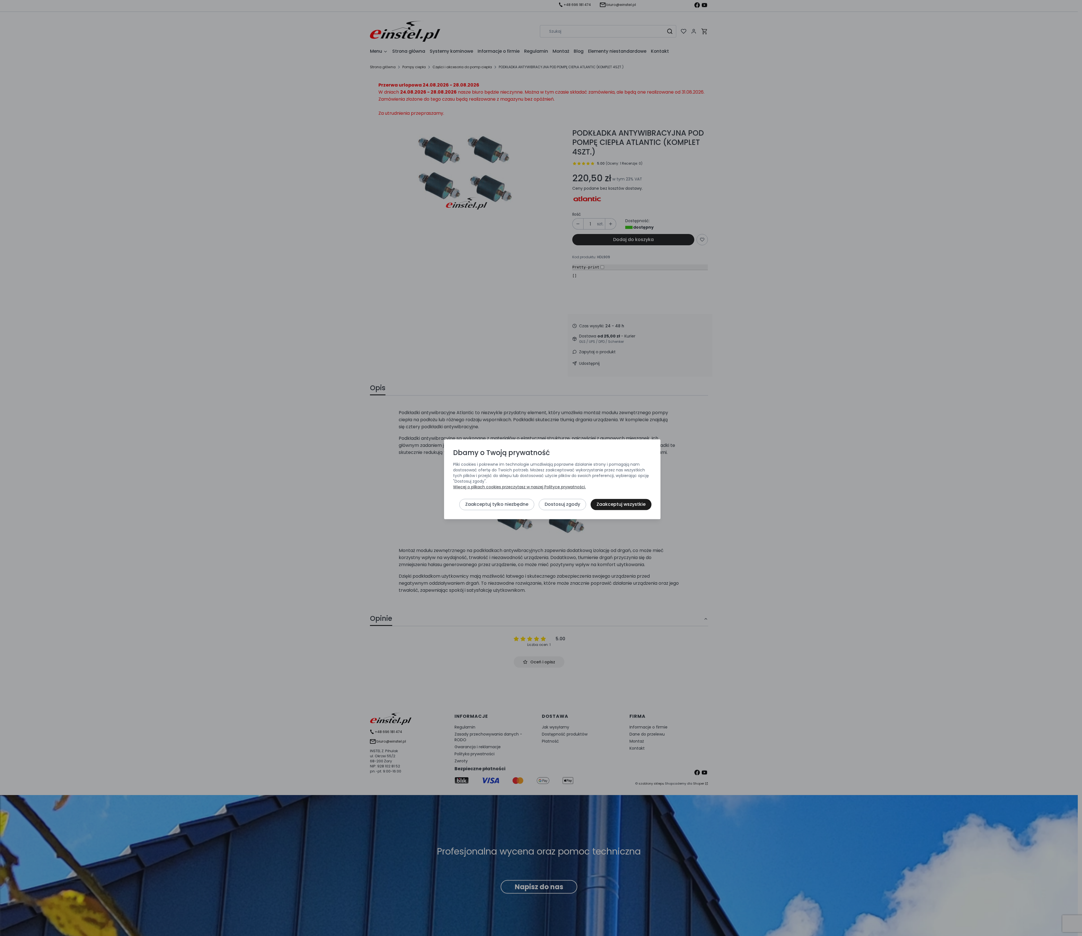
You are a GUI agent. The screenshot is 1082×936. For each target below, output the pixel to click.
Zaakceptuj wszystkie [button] (621, 504)
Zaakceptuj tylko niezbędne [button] (496, 504)
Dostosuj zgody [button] (562, 504)
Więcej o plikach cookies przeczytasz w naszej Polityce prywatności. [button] (519, 487)
